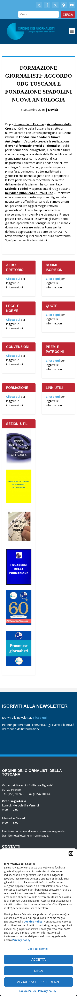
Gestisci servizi (38, 949)
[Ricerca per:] (38, 14)
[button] (71, 853)
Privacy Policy (21, 940)
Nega (38, 970)
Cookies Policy (33, 921)
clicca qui (40, 717)
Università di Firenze (29, 124)
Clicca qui (13, 279)
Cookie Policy (27, 991)
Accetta (38, 959)
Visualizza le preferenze (38, 982)
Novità (53, 110)
